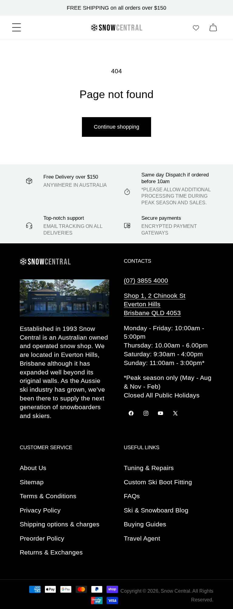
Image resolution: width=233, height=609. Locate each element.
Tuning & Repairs (149, 467)
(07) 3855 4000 (146, 280)
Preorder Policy (42, 538)
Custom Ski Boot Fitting (158, 482)
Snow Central (175, 591)
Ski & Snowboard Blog (156, 510)
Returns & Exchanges (51, 552)
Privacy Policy (40, 510)
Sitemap (32, 482)
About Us (33, 467)
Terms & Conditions (48, 495)
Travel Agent (142, 538)
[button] (16, 27)
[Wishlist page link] (196, 28)
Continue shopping (116, 127)
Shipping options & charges (60, 524)
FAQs (132, 495)
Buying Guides (145, 524)
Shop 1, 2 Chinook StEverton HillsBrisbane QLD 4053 (154, 304)
